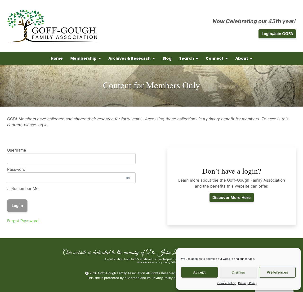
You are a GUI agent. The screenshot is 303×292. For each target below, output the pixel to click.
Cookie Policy (226, 283)
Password (16, 169)
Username (16, 150)
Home (57, 58)
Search (186, 58)
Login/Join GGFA (277, 33)
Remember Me (24, 188)
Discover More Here (231, 197)
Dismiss (238, 272)
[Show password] (128, 177)
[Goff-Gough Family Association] (53, 25)
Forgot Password (23, 220)
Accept (199, 272)
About (241, 58)
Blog (167, 58)
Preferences (277, 272)
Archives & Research (129, 58)
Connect (214, 58)
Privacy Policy (247, 283)
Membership (83, 58)
